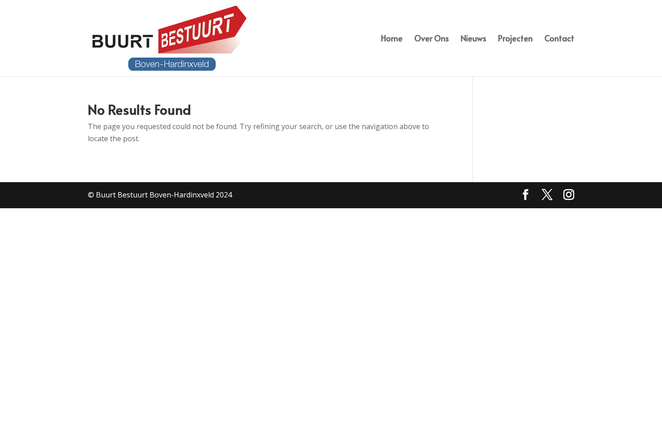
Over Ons (431, 39)
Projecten (515, 39)
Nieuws (473, 39)
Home (392, 39)
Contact (559, 39)
